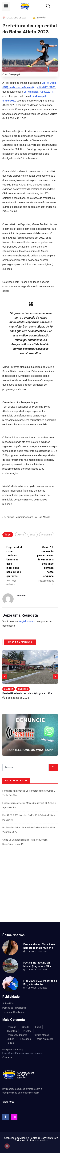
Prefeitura (46, 534)
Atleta (20, 534)
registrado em (27, 621)
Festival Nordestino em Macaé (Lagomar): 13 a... (28, 693)
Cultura (8, 689)
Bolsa (32, 534)
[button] (6, 6)
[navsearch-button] (44, 6)
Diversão (23, 689)
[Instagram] (14, 1117)
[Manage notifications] (7, 1146)
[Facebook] (5, 1117)
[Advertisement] (30, 890)
